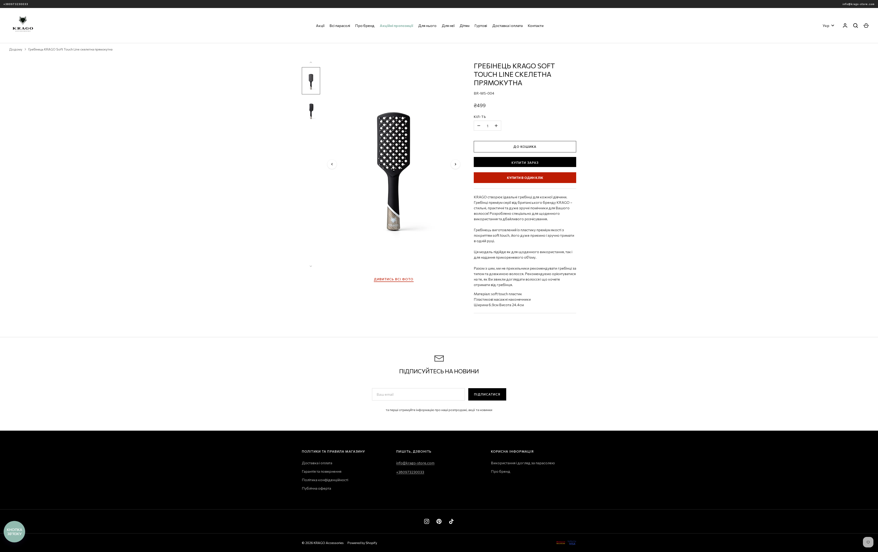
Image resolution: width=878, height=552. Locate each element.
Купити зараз (524, 163)
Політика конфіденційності (325, 480)
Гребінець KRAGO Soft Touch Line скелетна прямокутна (70, 49)
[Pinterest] (439, 521)
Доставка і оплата (507, 25)
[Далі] (455, 164)
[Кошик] (866, 26)
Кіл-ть (480, 117)
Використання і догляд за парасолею (523, 463)
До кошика (524, 147)
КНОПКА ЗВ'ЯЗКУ (14, 531)
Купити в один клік (525, 178)
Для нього (427, 25)
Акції (320, 25)
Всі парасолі (339, 25)
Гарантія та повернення (321, 471)
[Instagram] (427, 521)
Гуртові (480, 25)
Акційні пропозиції (396, 25)
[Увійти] (845, 26)
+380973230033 (15, 4)
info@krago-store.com (859, 4)
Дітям (464, 25)
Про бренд (365, 25)
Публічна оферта (316, 488)
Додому (15, 49)
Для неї (448, 25)
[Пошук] (856, 26)
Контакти (535, 25)
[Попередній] (332, 164)
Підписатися (487, 394)
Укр (826, 25)
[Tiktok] (451, 521)
